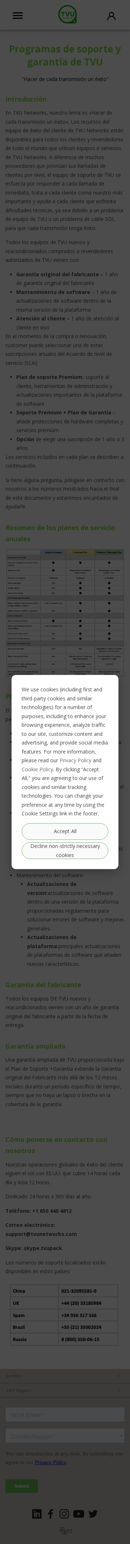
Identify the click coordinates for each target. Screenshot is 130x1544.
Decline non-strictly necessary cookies (65, 850)
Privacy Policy (75, 760)
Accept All (65, 831)
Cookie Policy (37, 768)
